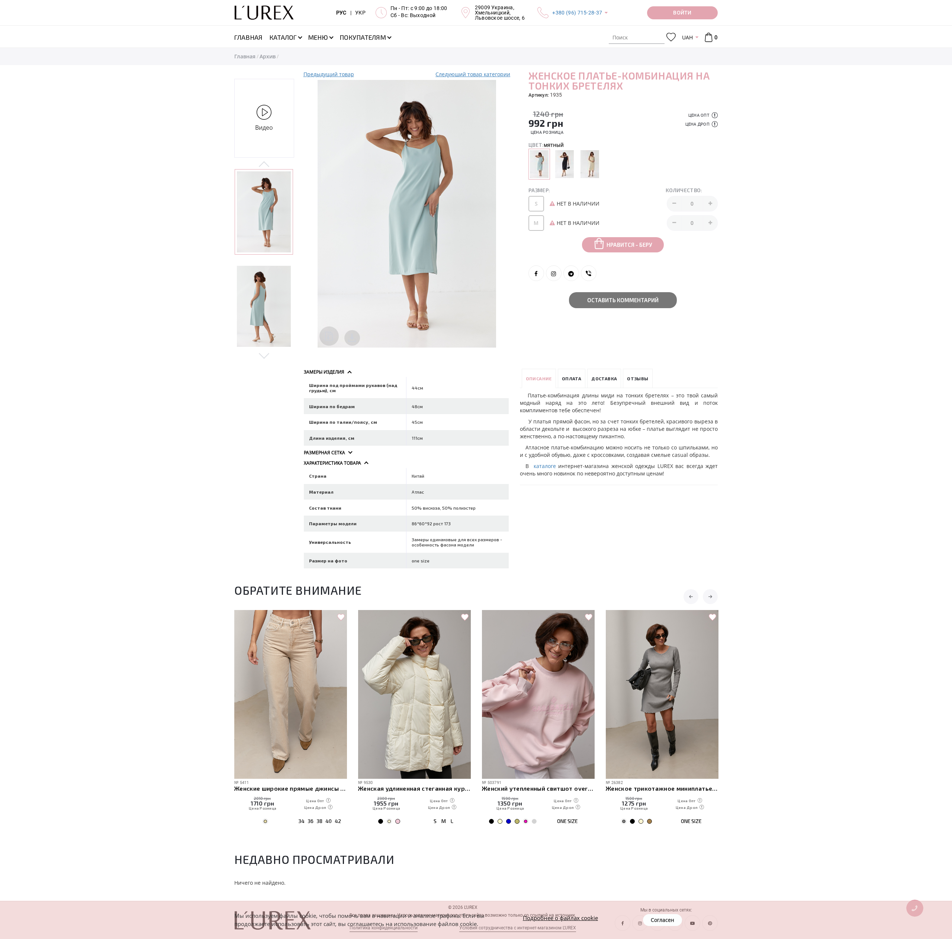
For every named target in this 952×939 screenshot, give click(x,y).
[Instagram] (554, 273)
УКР (360, 13)
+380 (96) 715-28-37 (577, 13)
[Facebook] (536, 273)
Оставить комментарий (623, 300)
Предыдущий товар (328, 74)
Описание (539, 378)
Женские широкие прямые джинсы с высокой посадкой (290, 788)
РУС (341, 13)
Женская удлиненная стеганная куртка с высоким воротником (414, 788)
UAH (687, 37)
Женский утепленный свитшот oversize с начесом (538, 788)
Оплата (571, 378)
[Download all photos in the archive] (329, 336)
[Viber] (588, 273)
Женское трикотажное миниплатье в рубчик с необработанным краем (662, 788)
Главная (244, 56)
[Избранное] (671, 37)
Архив (268, 56)
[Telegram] (571, 273)
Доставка (604, 378)
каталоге (545, 466)
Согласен (662, 919)
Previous (264, 165)
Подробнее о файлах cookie (560, 918)
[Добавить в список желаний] (341, 617)
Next (264, 355)
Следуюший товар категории (472, 74)
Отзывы (637, 378)
